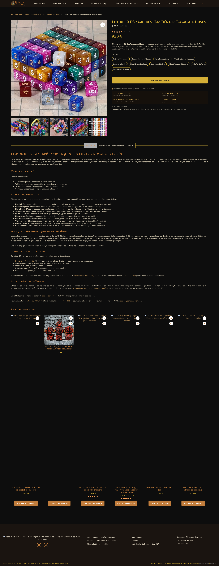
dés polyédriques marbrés (130, 301)
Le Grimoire (191, 3)
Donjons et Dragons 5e (24, 261)
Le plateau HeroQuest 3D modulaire (101, 541)
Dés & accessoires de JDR (151, 109)
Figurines (79, 3)
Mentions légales (204, 563)
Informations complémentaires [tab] (111, 145)
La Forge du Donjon (99, 3)
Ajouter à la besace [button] (26, 503)
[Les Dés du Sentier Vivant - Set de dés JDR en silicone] (26, 400)
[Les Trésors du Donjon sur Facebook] (39, 545)
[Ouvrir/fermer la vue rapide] (37, 323)
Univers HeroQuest (59, 3)
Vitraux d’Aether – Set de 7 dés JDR (159, 489)
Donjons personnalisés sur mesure (101, 537)
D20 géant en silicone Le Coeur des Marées (90, 288)
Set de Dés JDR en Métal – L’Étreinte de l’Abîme (193, 489)
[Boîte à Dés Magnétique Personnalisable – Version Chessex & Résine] (126, 400)
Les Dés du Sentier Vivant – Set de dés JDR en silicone (26, 489)
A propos (213, 563)
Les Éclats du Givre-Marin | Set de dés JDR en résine (93, 489)
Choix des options (59, 503)
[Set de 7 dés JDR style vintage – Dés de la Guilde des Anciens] (59, 330)
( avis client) (128, 32)
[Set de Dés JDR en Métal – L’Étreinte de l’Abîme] (193, 400)
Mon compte (137, 537)
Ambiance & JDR (153, 3)
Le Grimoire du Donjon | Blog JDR (145, 544)
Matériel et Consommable (97, 544)
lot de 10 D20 (67, 301)
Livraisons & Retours (185, 540)
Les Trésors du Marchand (127, 3)
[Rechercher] (202, 3)
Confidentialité (182, 544)
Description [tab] (90, 145)
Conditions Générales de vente (189, 537)
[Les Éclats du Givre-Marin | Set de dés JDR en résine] (93, 400)
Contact (135, 541)
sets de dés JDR (129, 275)
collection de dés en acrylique (86, 275)
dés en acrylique (48, 296)
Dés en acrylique (131, 109)
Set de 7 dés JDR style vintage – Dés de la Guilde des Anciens (59, 348)
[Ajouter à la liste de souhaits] (37, 318)
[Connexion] (206, 3)
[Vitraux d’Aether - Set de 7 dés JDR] (160, 400)
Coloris (115, 55)
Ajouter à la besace (160, 80)
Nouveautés (39, 3)
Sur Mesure (173, 3)
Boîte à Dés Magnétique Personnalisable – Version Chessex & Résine (126, 490)
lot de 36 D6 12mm (34, 301)
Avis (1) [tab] (130, 145)
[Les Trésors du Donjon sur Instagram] (46, 545)
